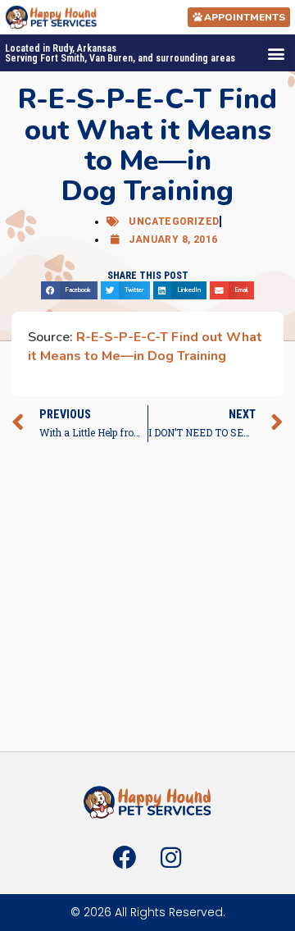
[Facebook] (124, 857)
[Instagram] (170, 857)
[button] (276, 52)
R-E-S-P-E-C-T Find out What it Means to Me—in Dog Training (145, 346)
